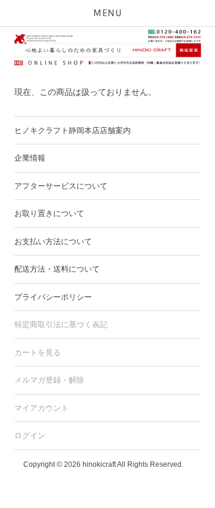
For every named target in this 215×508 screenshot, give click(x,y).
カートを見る (37, 352)
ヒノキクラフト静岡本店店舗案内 (72, 130)
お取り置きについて (49, 213)
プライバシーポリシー (53, 297)
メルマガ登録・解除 (49, 379)
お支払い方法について (53, 241)
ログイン (29, 435)
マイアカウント (41, 408)
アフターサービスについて (61, 185)
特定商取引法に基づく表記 (61, 324)
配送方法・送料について (57, 268)
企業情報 (29, 157)
